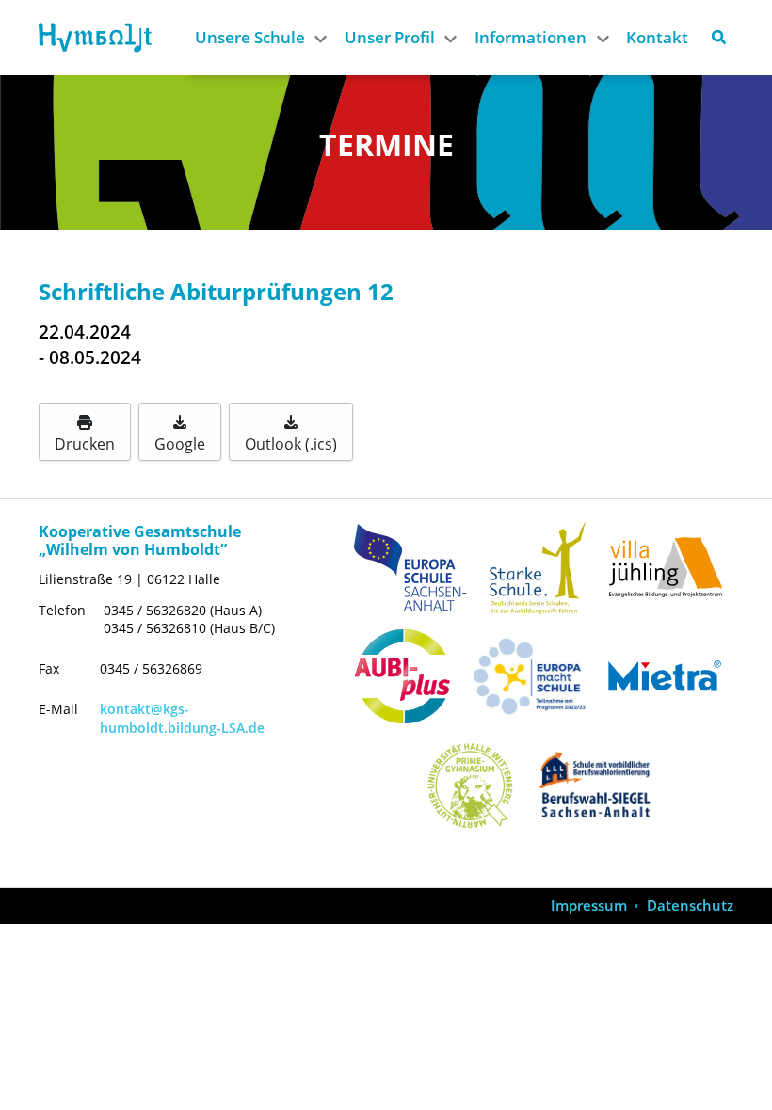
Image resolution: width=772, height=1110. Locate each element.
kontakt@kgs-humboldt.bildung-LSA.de (182, 718)
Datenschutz (690, 905)
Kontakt (657, 37)
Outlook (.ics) (291, 444)
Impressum (589, 905)
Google (179, 444)
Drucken (85, 444)
